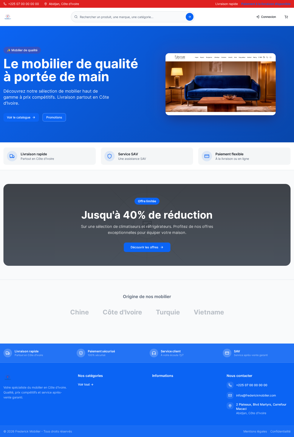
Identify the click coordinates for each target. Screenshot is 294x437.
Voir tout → (85, 384)
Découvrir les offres (144, 247)
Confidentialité (280, 431)
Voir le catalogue (18, 117)
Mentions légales (255, 431)
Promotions (54, 117)
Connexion (268, 17)
